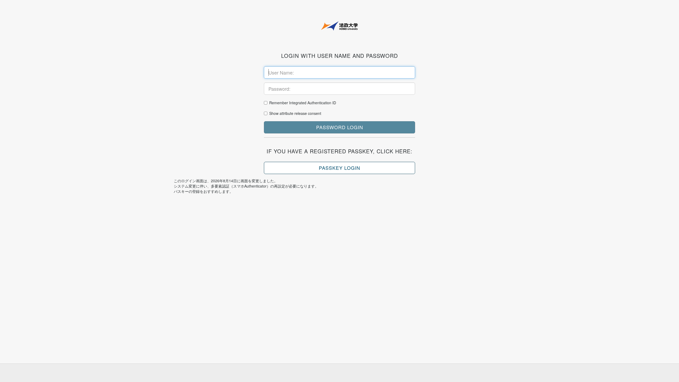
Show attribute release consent (295, 113)
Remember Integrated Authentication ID (302, 102)
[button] (339, 127)
